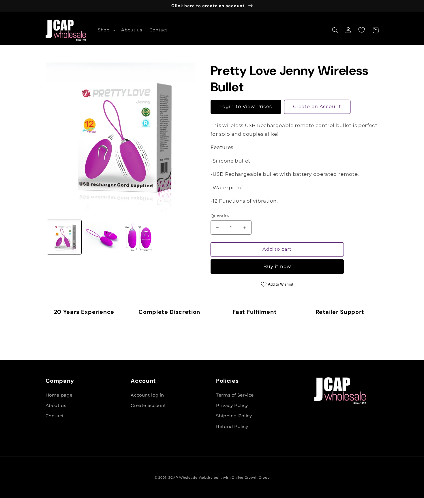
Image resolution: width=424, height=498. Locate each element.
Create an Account (317, 106)
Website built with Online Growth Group (234, 478)
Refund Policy (232, 426)
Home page (59, 395)
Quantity (220, 216)
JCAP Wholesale (182, 478)
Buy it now (277, 266)
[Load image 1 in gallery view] (64, 237)
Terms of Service (235, 395)
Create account (148, 405)
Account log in (147, 395)
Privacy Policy (232, 405)
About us (56, 405)
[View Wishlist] (361, 30)
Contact (55, 415)
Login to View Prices (245, 106)
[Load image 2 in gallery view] (101, 237)
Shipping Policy (234, 415)
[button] (105, 30)
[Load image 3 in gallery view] (139, 237)
